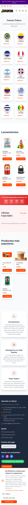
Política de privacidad (8, 432)
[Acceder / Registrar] (25, 6)
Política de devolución (8, 435)
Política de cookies (7, 437)
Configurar (7, 494)
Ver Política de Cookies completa (14, 490)
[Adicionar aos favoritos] (11, 139)
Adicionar (8, 159)
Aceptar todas (9, 501)
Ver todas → (23, 214)
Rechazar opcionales (9, 498)
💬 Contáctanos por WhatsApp (12, 461)
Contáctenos (6, 466)
